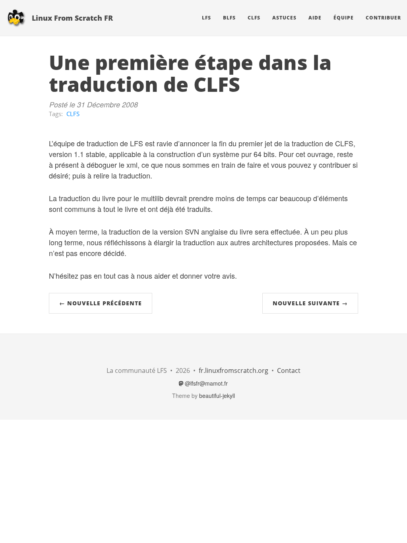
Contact (288, 370)
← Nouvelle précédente (100, 303)
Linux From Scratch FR (72, 18)
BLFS (229, 17)
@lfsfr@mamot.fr (205, 383)
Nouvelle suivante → (310, 303)
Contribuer (383, 17)
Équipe (343, 17)
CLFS (254, 17)
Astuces (284, 17)
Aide (315, 17)
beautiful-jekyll (217, 395)
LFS (206, 17)
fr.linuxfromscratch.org (233, 370)
